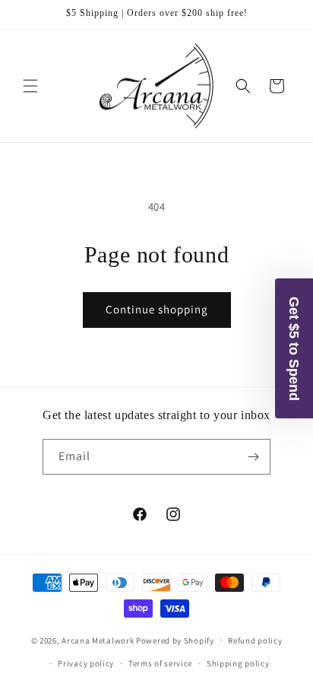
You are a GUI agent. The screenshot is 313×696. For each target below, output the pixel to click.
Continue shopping (157, 309)
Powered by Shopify (175, 639)
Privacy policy (86, 663)
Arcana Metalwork (98, 639)
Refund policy (255, 640)
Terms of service (160, 663)
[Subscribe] (253, 457)
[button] (30, 86)
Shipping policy (238, 663)
